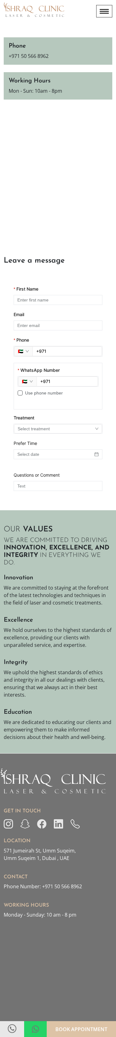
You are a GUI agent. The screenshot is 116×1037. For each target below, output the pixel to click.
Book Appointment (81, 1029)
